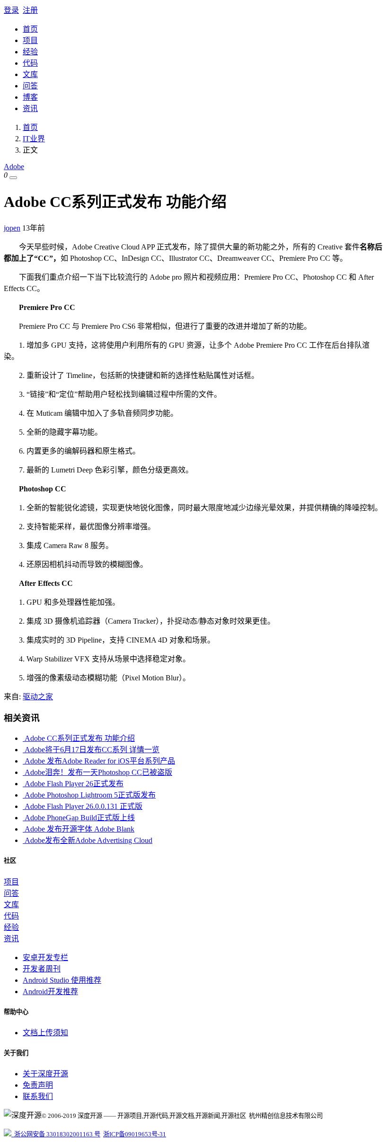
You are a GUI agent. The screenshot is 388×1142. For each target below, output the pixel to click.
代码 (30, 63)
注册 (30, 10)
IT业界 (34, 139)
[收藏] (13, 177)
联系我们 (38, 1096)
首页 (30, 29)
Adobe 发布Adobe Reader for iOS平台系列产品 (99, 761)
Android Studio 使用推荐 (62, 980)
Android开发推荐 (50, 991)
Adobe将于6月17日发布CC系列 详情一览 (91, 750)
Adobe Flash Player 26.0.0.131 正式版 (82, 806)
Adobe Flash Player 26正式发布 (73, 784)
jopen (12, 228)
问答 (30, 86)
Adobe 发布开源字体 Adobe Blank (78, 829)
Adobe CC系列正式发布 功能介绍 (79, 738)
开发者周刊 (42, 969)
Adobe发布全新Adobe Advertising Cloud (87, 840)
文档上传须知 (45, 1033)
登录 (11, 10)
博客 (30, 97)
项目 (30, 40)
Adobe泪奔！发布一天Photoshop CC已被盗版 (97, 772)
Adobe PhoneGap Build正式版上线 (79, 818)
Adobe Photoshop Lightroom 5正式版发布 (89, 795)
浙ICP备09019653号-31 (134, 1134)
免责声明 (38, 1085)
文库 (30, 74)
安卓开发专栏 (45, 957)
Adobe (14, 167)
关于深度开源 (45, 1074)
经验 (30, 52)
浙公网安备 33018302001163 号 (55, 1134)
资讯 (30, 108)
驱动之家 (38, 697)
